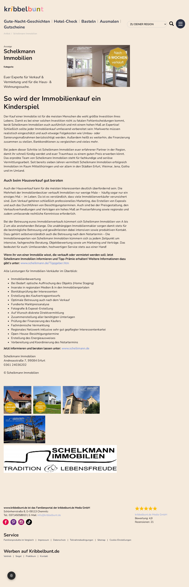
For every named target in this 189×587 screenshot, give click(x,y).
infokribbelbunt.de (49, 515)
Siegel (19, 556)
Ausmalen (109, 22)
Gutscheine (14, 27)
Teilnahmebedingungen (81, 539)
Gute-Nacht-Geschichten (27, 22)
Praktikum (31, 556)
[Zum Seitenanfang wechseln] (181, 576)
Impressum (43, 539)
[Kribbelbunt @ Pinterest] (13, 522)
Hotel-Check (65, 22)
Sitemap (101, 539)
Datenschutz (59, 539)
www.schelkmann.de (75, 348)
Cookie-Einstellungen (120, 539)
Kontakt (44, 556)
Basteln (88, 22)
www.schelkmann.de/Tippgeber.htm (44, 263)
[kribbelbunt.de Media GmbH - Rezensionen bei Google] (151, 508)
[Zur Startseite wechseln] (28, 9)
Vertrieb (7, 556)
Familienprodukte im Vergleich (19, 539)
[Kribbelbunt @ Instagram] (21, 522)
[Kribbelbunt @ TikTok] (29, 522)
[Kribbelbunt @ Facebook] (6, 522)
